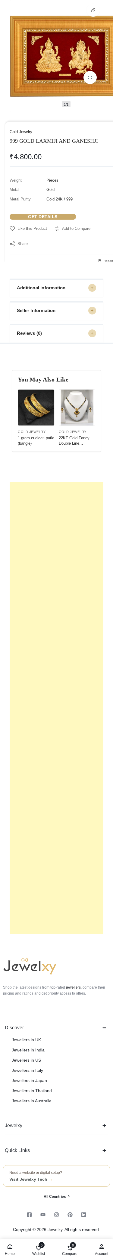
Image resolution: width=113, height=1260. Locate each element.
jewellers (73, 987)
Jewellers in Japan (29, 1080)
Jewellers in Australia (32, 1100)
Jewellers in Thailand (32, 1090)
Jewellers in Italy (27, 1070)
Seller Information (36, 310)
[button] (93, 10)
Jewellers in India (28, 1050)
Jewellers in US (26, 1060)
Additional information (41, 287)
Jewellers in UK (26, 1039)
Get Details (43, 216)
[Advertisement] (56, 708)
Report (108, 260)
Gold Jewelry (21, 132)
